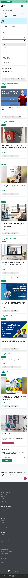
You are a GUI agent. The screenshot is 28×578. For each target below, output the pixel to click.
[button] (3, 79)
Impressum (3, 556)
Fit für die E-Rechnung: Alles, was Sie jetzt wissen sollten (14, 186)
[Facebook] (1, 563)
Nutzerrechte (3, 554)
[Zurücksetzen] (24, 44)
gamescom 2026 (7, 71)
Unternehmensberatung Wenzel (12, 83)
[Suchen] (22, 6)
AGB (2, 547)
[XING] (7, 563)
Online (4, 86)
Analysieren (3, 525)
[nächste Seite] (26, 411)
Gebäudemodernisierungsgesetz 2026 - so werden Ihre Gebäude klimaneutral (14, 397)
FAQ (2, 512)
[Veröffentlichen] (25, 478)
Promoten (3, 524)
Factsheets (3, 536)
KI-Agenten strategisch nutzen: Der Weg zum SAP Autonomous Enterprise (14, 340)
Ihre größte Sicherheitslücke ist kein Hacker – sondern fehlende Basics (13, 302)
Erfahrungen (3, 510)
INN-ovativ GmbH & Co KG (10, 238)
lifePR (2, 560)
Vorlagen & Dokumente (5, 539)
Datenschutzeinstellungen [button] (6, 551)
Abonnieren (7, 460)
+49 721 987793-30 (6, 492)
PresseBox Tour (6, 1)
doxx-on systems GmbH (10, 160)
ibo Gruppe (7, 353)
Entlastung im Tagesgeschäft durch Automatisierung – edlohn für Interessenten (13, 224)
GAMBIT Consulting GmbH (10, 315)
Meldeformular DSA (5, 553)
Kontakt (4, 501)
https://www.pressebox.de (7, 498)
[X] (5, 563)
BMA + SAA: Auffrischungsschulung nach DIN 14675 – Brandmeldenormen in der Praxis (14, 147)
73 (18, 411)
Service (2, 514)
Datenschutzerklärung (5, 549)
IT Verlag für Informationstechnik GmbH (13, 277)
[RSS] (4, 563)
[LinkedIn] (2, 563)
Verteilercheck (4, 558)
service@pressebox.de (17, 475)
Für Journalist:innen (5, 527)
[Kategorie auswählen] (2, 22)
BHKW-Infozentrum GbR (10, 371)
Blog (2, 541)
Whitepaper (3, 534)
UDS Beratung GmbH (9, 121)
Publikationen (4, 537)
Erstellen (2, 522)
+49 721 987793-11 (6, 494)
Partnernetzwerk (4, 508)
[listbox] (14, 30)
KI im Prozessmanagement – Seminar (14, 360)
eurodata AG (7, 198)
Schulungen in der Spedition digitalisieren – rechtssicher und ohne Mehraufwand (13, 264)
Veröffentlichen (9, 443)
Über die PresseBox (6, 506)
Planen (2, 520)
